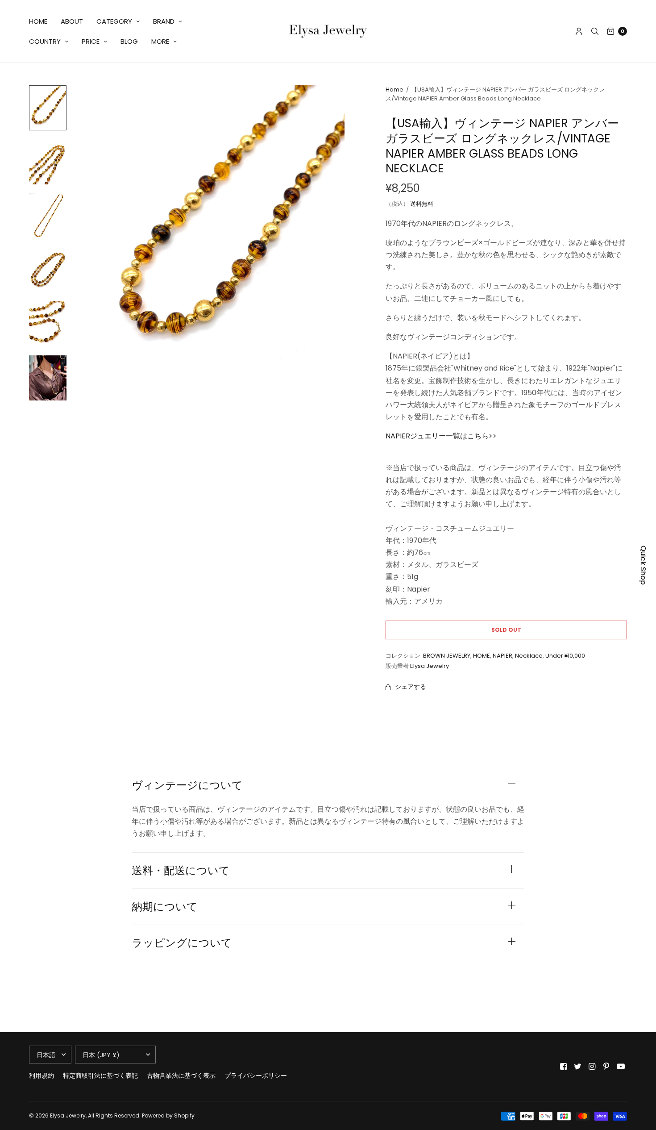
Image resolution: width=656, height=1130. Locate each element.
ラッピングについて (182, 943)
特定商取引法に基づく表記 (100, 1075)
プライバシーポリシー (255, 1075)
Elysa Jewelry (429, 666)
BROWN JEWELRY (446, 655)
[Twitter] (578, 1067)
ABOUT (72, 21)
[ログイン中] (579, 31)
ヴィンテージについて (187, 785)
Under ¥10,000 (565, 655)
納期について (165, 906)
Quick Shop (643, 565)
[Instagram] (592, 1067)
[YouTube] (621, 1067)
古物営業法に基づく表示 (181, 1075)
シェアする (410, 686)
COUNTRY (45, 41)
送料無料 (421, 204)
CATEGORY (114, 21)
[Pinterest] (606, 1067)
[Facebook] (564, 1067)
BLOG (129, 41)
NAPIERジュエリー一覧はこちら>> (441, 436)
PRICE (91, 41)
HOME (38, 21)
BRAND (163, 21)
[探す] (594, 31)
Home (394, 89)
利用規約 (41, 1075)
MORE (160, 41)
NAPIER (502, 655)
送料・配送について (181, 870)
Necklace (529, 655)
